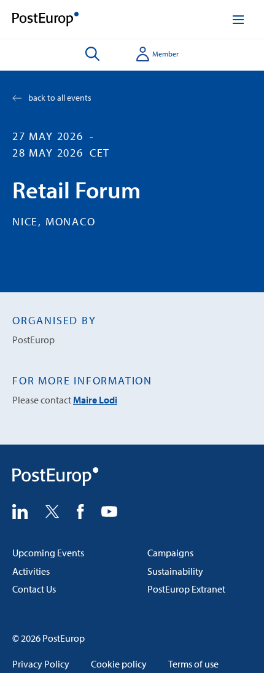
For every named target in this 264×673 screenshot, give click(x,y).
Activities (31, 571)
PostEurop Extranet (186, 589)
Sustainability (175, 571)
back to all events (59, 97)
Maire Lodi (95, 400)
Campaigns (170, 553)
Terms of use (193, 664)
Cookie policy (119, 664)
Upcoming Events (48, 553)
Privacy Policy (40, 664)
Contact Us (34, 589)
